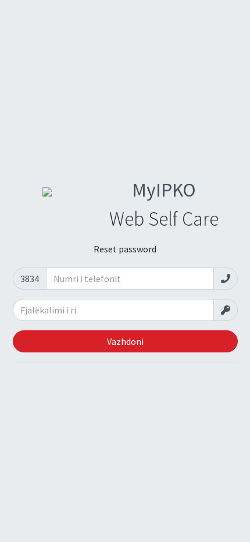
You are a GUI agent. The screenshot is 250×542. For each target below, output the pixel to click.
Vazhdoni (125, 341)
